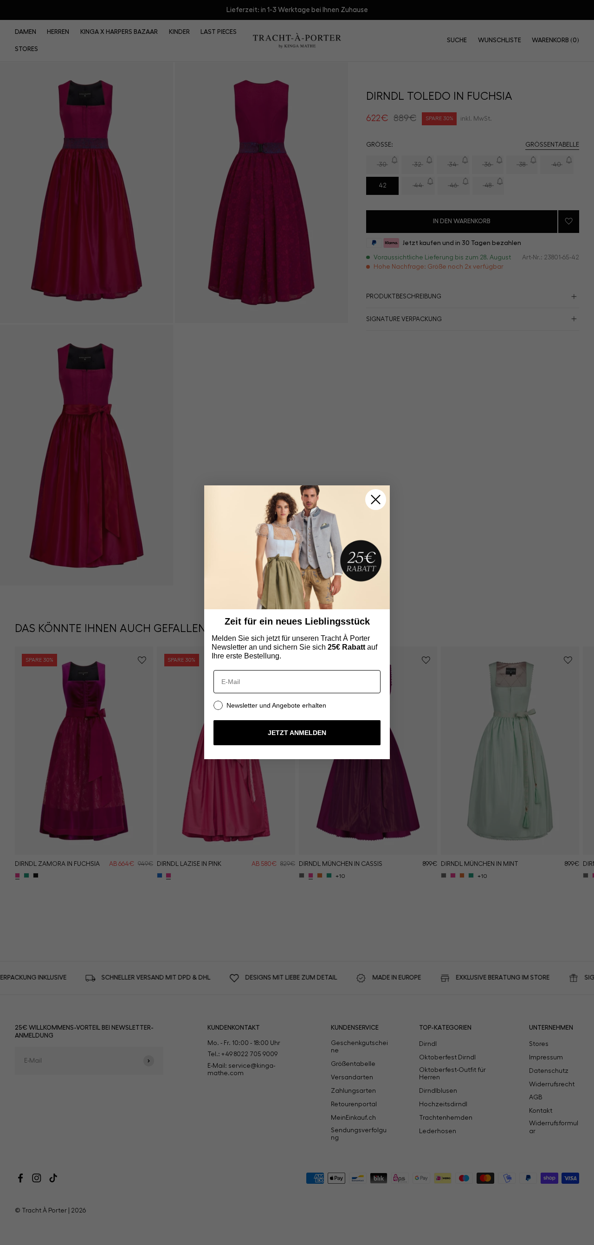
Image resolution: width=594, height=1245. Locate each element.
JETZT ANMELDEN (297, 733)
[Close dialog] (375, 499)
